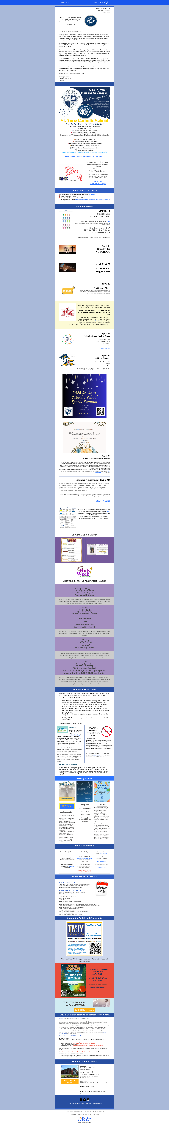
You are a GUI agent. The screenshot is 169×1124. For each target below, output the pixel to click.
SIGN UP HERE (103, 500)
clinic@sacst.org (75, 735)
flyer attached (92, 194)
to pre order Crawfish (98, 183)
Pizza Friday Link (101, 867)
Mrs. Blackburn (82, 820)
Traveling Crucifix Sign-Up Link (67, 806)
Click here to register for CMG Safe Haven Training (71, 1035)
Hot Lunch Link (101, 861)
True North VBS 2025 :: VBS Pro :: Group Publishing (98, 979)
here (108, 511)
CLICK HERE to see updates (84, 1010)
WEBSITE (71, 866)
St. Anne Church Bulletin (69, 1081)
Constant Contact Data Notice (92, 1114)
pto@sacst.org (103, 853)
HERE (108, 221)
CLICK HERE (98, 181)
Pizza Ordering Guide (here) (84, 858)
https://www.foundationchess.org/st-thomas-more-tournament (92, 200)
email (71, 839)
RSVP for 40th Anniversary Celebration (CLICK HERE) (84, 156)
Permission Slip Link (104, 348)
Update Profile (80, 1114)
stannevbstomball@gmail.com (97, 987)
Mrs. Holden (99, 321)
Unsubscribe (73, 1114)
